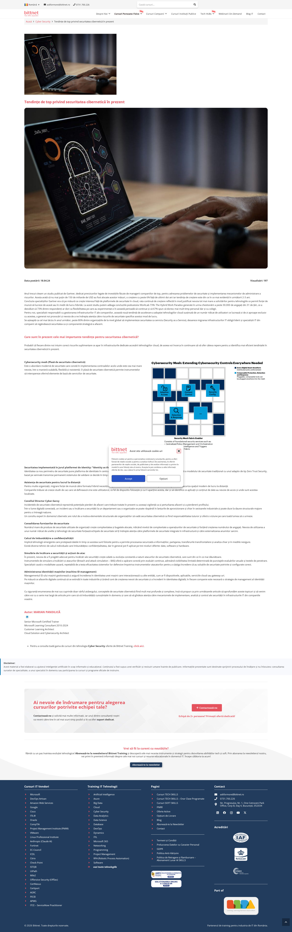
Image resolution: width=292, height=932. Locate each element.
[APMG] (27, 901)
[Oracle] (27, 820)
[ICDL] (27, 854)
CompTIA (35, 824)
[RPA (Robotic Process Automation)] (90, 858)
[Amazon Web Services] (27, 803)
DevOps (98, 828)
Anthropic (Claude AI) (41, 841)
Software (98, 862)
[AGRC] (27, 892)
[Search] (194, 4)
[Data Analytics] (90, 815)
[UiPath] (27, 871)
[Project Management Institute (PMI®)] (27, 828)
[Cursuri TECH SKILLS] (154, 794)
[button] (178, 450)
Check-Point (36, 862)
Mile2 (33, 875)
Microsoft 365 (101, 841)
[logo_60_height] (31, 14)
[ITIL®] (27, 815)
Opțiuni (164, 478)
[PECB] (27, 896)
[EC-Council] (27, 849)
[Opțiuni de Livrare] (154, 815)
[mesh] (208, 406)
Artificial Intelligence (104, 794)
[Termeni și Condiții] (154, 840)
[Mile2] (27, 875)
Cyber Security (42, 21)
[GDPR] (154, 849)
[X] (245, 812)
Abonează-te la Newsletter (170, 824)
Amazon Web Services (41, 802)
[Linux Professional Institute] (27, 837)
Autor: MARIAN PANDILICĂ (42, 612)
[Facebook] (224, 812)
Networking (100, 845)
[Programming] (90, 849)
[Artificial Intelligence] (90, 794)
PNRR (160, 807)
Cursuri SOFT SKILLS (167, 802)
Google (34, 807)
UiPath (33, 871)
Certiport (34, 888)
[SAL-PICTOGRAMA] (177, 874)
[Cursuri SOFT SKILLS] (154, 803)
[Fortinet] (27, 845)
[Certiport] (27, 888)
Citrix (33, 858)
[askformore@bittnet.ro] (217, 794)
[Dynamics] (90, 832)
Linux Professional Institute (44, 837)
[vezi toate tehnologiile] (90, 867)
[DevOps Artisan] (27, 798)
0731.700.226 (227, 798)
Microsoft (35, 794)
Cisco (33, 811)
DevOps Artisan (38, 798)
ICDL (32, 854)
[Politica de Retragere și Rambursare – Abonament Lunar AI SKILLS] (154, 858)
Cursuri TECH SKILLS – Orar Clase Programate (180, 798)
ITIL (95, 837)
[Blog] (154, 820)
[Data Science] (90, 820)
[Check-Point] (27, 862)
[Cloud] (90, 807)
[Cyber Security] (90, 811)
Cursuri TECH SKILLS (167, 794)
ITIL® (33, 815)
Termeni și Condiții (166, 840)
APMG (33, 900)
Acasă (29, 21)
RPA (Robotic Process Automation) (111, 858)
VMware (34, 832)
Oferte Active (163, 811)
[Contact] (154, 828)
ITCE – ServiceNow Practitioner (46, 905)
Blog (159, 819)
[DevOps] (90, 828)
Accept (128, 478)
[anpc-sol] (177, 883)
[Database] (90, 824)
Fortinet (34, 845)
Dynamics (99, 832)
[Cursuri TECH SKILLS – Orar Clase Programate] (154, 798)
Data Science (100, 819)
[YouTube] (238, 812)
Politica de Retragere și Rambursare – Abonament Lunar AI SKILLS (176, 859)
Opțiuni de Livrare (166, 815)
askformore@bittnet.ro (232, 794)
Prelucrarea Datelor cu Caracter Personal (178, 844)
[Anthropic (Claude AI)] (27, 841)
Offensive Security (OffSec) (44, 879)
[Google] (27, 807)
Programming (101, 849)
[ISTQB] (27, 866)
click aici (139, 645)
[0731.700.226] (217, 798)
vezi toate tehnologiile (105, 866)
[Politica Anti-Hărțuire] (154, 853)
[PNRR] (154, 807)
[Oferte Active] (154, 811)
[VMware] (27, 832)
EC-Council (35, 849)
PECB (33, 896)
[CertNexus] (27, 884)
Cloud (97, 807)
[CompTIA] (27, 824)
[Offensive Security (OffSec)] (27, 879)
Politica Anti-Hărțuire (168, 853)
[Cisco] (27, 811)
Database (98, 824)
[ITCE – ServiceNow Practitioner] (27, 905)
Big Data (98, 802)
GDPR (160, 848)
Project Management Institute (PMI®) (49, 828)
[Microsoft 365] (90, 841)
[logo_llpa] (241, 905)
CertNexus (35, 883)
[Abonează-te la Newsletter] (154, 824)
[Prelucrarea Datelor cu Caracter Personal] (154, 844)
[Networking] (90, 845)
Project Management (104, 854)
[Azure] (90, 798)
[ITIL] (90, 837)
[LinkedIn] (27, 617)
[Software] (90, 862)
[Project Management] (90, 854)
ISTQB (33, 866)
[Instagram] (231, 812)
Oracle (33, 819)
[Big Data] (90, 803)
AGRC (33, 892)
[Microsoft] (27, 794)
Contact (161, 828)
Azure (96, 798)
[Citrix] (27, 858)
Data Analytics (101, 815)
